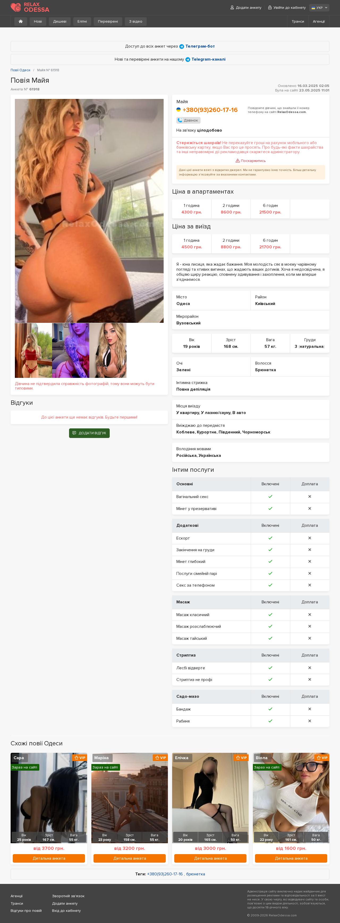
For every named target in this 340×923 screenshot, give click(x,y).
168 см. (231, 346)
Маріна (101, 758)
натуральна (312, 346)
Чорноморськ (256, 432)
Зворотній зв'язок (68, 896)
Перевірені (108, 21)
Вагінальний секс (192, 496)
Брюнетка (265, 370)
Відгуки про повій (26, 910)
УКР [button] (319, 8)
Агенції (319, 21)
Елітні (82, 21)
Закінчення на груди (195, 550)
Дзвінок (191, 120)
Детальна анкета (49, 858)
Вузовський (188, 323)
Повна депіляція (193, 389)
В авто (239, 412)
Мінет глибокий (190, 561)
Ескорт (183, 538)
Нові (38, 21)
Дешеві (59, 21)
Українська (210, 455)
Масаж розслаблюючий (198, 626)
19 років (191, 346)
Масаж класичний (192, 614)
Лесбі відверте (190, 668)
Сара (19, 758)
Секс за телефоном (195, 585)
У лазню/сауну (215, 412)
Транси (298, 21)
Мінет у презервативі (196, 508)
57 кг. (270, 346)
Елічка (181, 758)
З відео (135, 21)
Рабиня (183, 721)
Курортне (206, 432)
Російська (186, 455)
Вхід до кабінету (66, 910)
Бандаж (183, 709)
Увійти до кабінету (290, 7)
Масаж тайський (191, 638)
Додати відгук (92, 433)
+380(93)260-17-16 (210, 110)
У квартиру (187, 412)
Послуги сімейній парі (196, 573)
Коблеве (185, 432)
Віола (261, 758)
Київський (265, 303)
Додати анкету (248, 7)
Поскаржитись (253, 160)
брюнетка (195, 874)
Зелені (183, 370)
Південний (229, 432)
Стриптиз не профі (194, 679)
